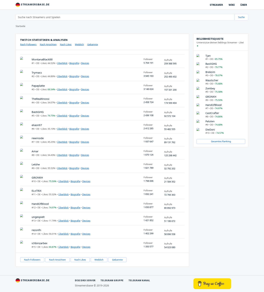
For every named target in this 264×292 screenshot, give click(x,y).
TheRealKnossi (40, 99)
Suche (241, 17)
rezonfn (36, 230)
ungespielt (38, 217)
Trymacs (37, 72)
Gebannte (92, 44)
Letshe (36, 164)
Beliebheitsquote (209, 38)
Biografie (74, 63)
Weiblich (79, 44)
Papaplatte (38, 85)
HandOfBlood (40, 204)
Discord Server (85, 280)
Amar (35, 151)
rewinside (38, 138)
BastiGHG (38, 112)
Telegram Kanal (139, 280)
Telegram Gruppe (112, 280)
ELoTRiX (36, 190)
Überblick (62, 63)
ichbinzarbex (39, 243)
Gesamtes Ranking (221, 141)
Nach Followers (28, 44)
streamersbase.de (35, 4)
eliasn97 (37, 125)
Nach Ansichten (48, 44)
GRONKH (37, 177)
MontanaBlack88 (42, 59)
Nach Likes (65, 44)
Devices (85, 63)
